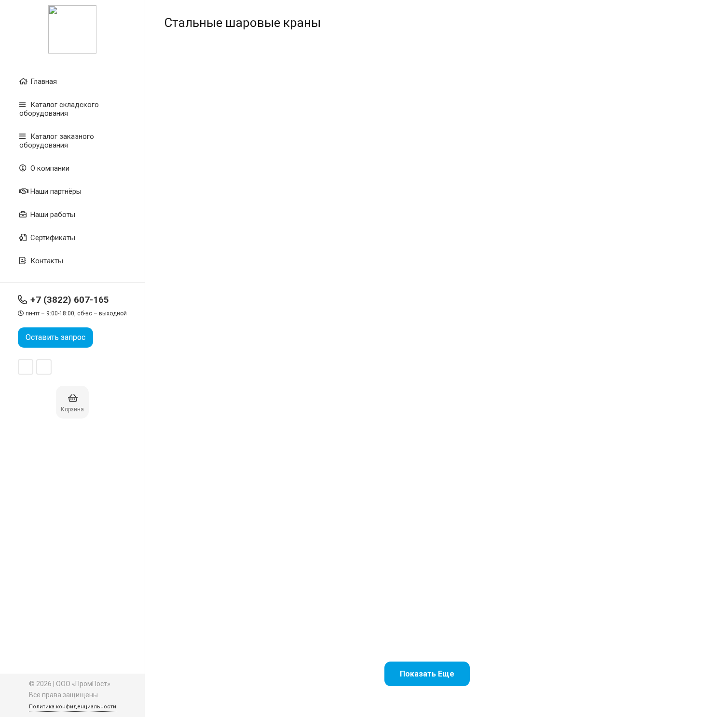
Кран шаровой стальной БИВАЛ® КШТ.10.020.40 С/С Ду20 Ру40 (223, 216)
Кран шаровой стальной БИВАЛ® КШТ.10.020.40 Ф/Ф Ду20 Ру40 (359, 216)
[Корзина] (72, 398)
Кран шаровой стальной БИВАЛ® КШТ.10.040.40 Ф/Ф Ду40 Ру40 (630, 411)
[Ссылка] (72, 29)
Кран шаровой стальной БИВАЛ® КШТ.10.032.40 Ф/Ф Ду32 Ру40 (359, 411)
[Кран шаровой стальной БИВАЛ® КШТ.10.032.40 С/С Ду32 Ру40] (224, 331)
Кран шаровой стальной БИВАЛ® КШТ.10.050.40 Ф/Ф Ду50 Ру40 (359, 606)
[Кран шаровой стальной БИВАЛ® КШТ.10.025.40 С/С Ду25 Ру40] (495, 137)
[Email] (44, 367)
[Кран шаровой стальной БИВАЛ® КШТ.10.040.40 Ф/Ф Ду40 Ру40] (630, 331)
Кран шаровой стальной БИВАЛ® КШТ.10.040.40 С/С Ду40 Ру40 (493, 411)
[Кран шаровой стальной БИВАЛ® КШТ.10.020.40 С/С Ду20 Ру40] (224, 137)
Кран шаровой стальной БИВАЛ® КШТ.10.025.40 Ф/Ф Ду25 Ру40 (630, 216)
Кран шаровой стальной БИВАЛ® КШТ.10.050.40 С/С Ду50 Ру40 (223, 606)
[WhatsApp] (25, 367)
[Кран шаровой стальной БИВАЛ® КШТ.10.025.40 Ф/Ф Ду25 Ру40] (630, 137)
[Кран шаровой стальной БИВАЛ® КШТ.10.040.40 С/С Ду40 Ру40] (495, 331)
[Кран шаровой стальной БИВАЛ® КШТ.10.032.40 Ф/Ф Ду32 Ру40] (360, 331)
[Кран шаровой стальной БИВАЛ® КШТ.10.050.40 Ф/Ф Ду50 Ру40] (360, 526)
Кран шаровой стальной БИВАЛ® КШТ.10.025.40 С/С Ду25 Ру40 (493, 216)
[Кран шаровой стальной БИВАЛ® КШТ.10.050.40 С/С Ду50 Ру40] (224, 526)
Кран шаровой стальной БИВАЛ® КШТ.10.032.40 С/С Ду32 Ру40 (223, 411)
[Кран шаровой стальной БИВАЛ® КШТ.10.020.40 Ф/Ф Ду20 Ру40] (360, 137)
